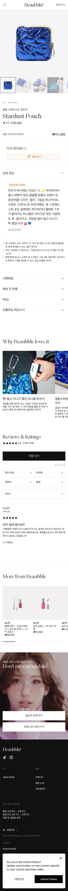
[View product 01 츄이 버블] (45, 603)
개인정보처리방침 (9, 849)
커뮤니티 (39, 777)
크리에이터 (40, 789)
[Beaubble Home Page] (34, 4)
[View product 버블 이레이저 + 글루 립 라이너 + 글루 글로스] (17, 603)
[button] (34, 173)
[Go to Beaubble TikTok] (5, 757)
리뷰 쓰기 (34, 456)
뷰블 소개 (39, 783)
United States (48, 879)
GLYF (8, 623)
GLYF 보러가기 (34, 715)
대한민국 (19, 879)
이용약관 (6, 843)
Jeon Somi (12, 102)
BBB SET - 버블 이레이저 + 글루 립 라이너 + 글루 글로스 (16, 629)
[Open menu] (4, 4)
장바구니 (60, 4)
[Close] (61, 858)
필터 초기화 (60, 464)
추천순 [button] (8, 493)
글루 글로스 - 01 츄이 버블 (44, 627)
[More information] (24, 148)
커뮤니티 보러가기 (34, 726)
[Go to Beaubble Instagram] (11, 757)
